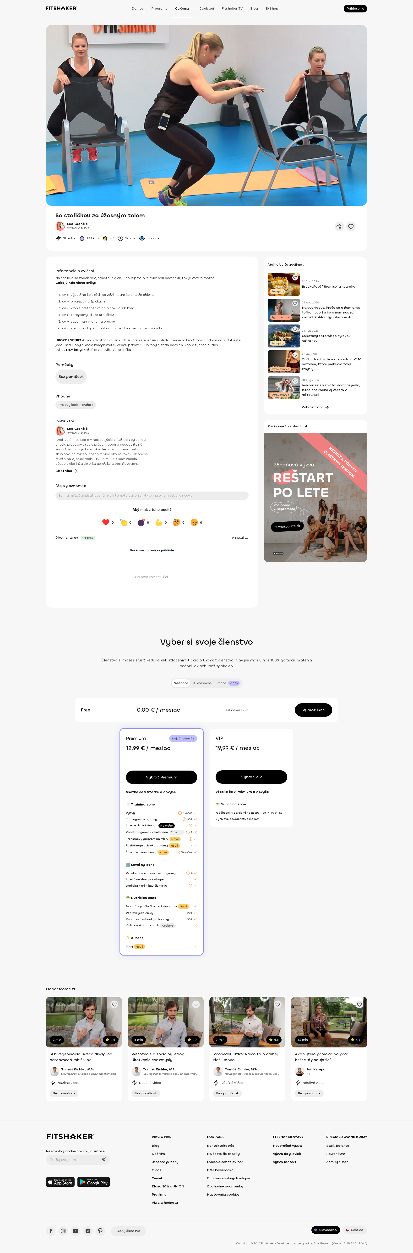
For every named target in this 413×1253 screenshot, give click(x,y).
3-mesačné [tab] (202, 683)
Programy (159, 8)
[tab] (228, 683)
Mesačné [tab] (181, 683)
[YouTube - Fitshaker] (75, 1231)
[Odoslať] (103, 1159)
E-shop (272, 8)
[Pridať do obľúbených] (351, 226)
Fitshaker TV (232, 8)
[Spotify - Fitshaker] (88, 1231)
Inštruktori (205, 8)
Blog (254, 8)
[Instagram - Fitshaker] (63, 1231)
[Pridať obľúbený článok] (295, 277)
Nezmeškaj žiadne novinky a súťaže (75, 1151)
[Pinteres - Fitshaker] (100, 1231)
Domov (138, 8)
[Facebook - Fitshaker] (50, 1231)
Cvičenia (182, 8)
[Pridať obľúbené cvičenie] (114, 1004)
